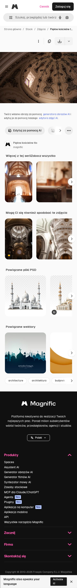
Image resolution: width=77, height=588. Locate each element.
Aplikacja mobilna (16, 512)
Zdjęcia (41, 29)
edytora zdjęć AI (48, 118)
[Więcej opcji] (38, 41)
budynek (60, 380)
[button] (38, 437)
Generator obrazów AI (18, 472)
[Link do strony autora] (7, 145)
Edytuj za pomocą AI (27, 130)
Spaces (9, 462)
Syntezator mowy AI (17, 482)
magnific (18, 147)
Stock (29, 29)
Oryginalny (28, 55)
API (6, 517)
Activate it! (58, 581)
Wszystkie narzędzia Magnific (23, 522)
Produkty (11, 455)
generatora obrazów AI (56, 114)
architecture (15, 380)
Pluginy (12, 502)
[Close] (71, 581)
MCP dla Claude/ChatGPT (21, 492)
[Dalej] (60, 131)
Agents (12, 497)
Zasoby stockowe (15, 487)
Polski (38, 437)
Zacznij (9, 532)
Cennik (44, 6)
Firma (8, 544)
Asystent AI (11, 467)
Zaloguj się (62, 6)
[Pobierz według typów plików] (69, 41)
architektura (39, 380)
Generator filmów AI (17, 477)
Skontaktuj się (15, 556)
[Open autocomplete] (9, 17)
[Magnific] (38, 404)
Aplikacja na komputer (22, 507)
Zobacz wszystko (43, 156)
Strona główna (12, 29)
